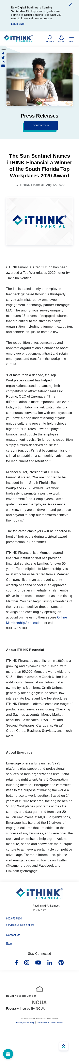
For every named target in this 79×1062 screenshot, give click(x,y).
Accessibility (43, 1022)
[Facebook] (3, 53)
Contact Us (13, 934)
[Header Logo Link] (18, 39)
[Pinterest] (61, 962)
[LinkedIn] (3, 61)
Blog (9, 943)
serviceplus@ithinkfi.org (20, 924)
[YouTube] (38, 962)
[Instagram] (26, 962)
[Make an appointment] (8, 1054)
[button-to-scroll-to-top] (63, 1046)
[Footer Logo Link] (39, 893)
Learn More (18, 23)
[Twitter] (3, 57)
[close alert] (70, 5)
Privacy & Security (25, 1022)
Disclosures (57, 1022)
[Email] (3, 65)
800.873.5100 (14, 918)
